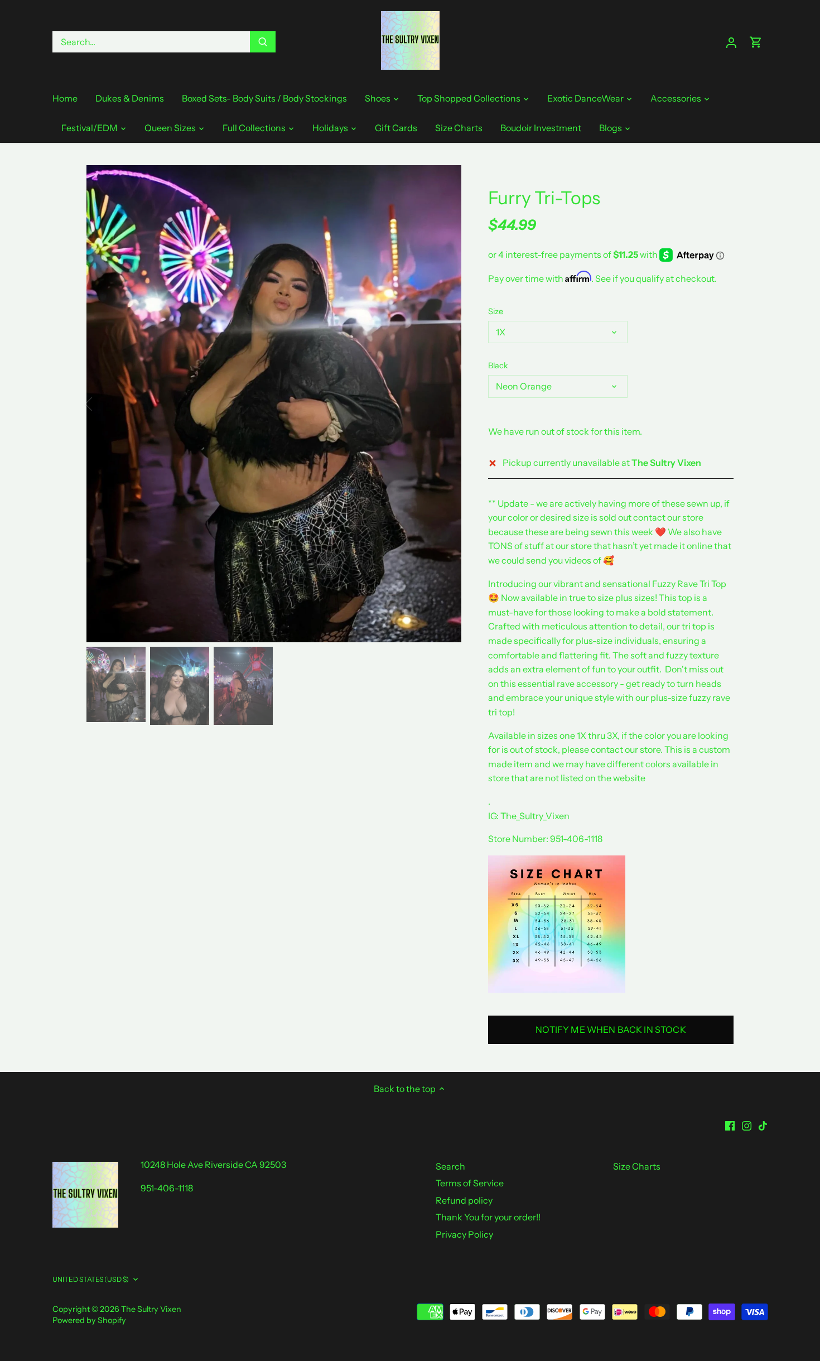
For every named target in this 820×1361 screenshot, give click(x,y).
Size (495, 311)
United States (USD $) (90, 1279)
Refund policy (464, 1200)
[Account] (731, 42)
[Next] (444, 404)
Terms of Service (470, 1183)
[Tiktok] (763, 1125)
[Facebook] (730, 1125)
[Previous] (103, 404)
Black (498, 366)
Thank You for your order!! (488, 1217)
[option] (273, 403)
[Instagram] (746, 1125)
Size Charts (636, 1166)
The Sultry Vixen (151, 1309)
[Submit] (263, 41)
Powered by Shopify (89, 1320)
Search (450, 1166)
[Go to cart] (756, 42)
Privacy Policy (464, 1234)
